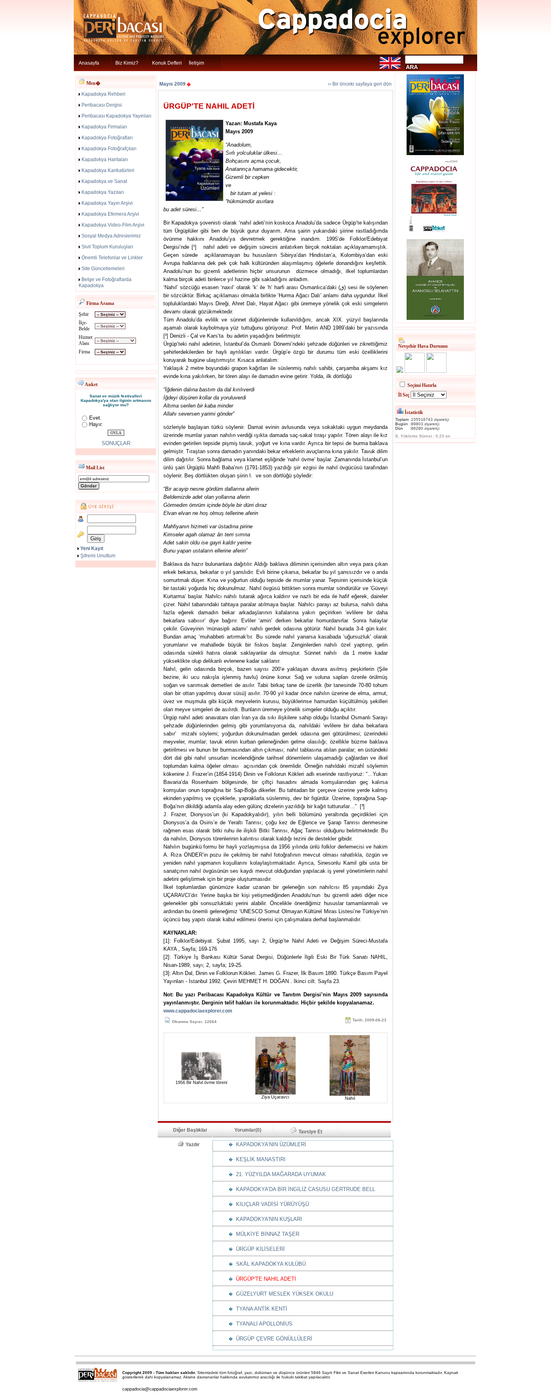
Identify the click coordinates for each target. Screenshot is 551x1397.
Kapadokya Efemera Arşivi (110, 214)
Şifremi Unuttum (97, 556)
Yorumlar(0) (248, 1130)
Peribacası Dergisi (101, 105)
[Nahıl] (350, 1094)
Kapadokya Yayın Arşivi (107, 203)
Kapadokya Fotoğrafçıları (108, 148)
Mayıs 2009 (172, 84)
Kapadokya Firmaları (104, 127)
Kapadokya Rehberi (103, 94)
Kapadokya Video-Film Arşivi (112, 225)
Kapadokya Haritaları (104, 159)
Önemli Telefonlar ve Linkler (112, 257)
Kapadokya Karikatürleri (107, 170)
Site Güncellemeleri (103, 268)
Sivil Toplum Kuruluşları (107, 247)
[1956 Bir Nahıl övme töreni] (201, 1078)
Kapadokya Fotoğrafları (107, 138)
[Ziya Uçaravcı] (275, 1093)
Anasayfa (89, 63)
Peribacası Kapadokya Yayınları (116, 116)
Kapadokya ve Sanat (104, 181)
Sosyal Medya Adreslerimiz (111, 236)
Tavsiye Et (314, 1131)
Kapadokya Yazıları (102, 192)
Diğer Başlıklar (190, 1130)
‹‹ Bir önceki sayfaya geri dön (360, 84)
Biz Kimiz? (126, 63)
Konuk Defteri (167, 63)
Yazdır (195, 1144)
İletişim (196, 63)
